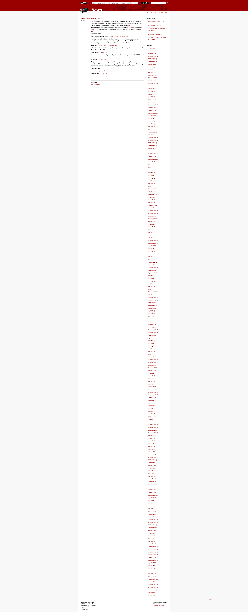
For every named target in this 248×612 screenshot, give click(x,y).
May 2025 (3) (151, 69)
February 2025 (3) (152, 78)
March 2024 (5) (152, 99)
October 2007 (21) (153, 557)
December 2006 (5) (153, 584)
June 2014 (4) (151, 346)
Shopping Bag (102, 59)
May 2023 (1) (151, 124)
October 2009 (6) (152, 492)
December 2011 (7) (153, 424)
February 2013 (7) (152, 386)
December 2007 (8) (153, 552)
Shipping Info (164, 12)
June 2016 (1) (151, 281)
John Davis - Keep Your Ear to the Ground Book (157, 38)
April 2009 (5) (151, 508)
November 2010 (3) (153, 457)
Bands (94, 3)
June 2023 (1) (151, 121)
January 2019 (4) (152, 208)
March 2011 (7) (152, 449)
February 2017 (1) (152, 262)
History (118, 3)
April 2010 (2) (151, 476)
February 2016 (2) (152, 292)
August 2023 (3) (152, 116)
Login (153, 12)
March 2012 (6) (152, 416)
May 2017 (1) (151, 254)
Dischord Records (84, 3)
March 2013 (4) (152, 384)
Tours (99, 3)
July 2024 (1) (151, 88)
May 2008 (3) (151, 538)
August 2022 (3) (152, 148)
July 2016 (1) (151, 278)
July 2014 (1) (151, 343)
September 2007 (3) (153, 560)
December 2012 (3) (153, 392)
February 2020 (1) (152, 189)
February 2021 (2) (152, 170)
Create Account (147, 12)
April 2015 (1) (151, 319)
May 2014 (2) (151, 349)
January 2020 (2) (152, 191)
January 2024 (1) (152, 102)
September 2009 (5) (153, 495)
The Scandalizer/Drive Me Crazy (118, 36)
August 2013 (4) (152, 370)
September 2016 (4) (153, 273)
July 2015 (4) (151, 311)
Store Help (157, 12)
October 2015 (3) (152, 302)
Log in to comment (95, 84)
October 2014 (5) (152, 335)
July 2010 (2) (151, 468)
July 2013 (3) (151, 373)
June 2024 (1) (151, 91)
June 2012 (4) (151, 408)
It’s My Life (104, 73)
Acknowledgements (158, 605)
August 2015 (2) (152, 308)
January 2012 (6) (152, 422)
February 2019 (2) (152, 205)
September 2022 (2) (153, 145)
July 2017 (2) (151, 248)
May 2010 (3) (151, 473)
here (128, 25)
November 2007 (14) (153, 554)
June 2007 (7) (151, 568)
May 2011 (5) (151, 443)
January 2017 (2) (152, 265)
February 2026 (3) (152, 53)
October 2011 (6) (152, 430)
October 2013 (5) (152, 365)
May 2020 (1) (151, 181)
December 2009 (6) (153, 487)
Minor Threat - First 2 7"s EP (155, 25)
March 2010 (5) (152, 479)
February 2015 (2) (152, 324)
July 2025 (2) (151, 67)
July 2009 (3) (151, 500)
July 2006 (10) (151, 592)
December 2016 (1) (153, 267)
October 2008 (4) (152, 525)
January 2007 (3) (152, 582)
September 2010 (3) (153, 462)
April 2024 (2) (151, 97)
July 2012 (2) (151, 405)
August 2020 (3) (152, 172)
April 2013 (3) (151, 381)
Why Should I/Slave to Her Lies (108, 45)
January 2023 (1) (152, 134)
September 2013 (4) (153, 368)
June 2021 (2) (151, 162)
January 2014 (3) (152, 357)
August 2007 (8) (152, 563)
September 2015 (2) (153, 305)
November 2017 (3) (153, 240)
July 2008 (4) (151, 533)
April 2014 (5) (151, 351)
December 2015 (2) (153, 297)
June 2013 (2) (151, 376)
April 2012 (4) (151, 414)
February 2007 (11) (153, 579)
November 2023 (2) (153, 107)
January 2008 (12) (153, 549)
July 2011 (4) (151, 438)
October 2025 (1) (152, 59)
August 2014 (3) (152, 340)
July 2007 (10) (151, 565)
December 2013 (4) (153, 359)
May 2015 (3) (151, 316)
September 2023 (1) (153, 113)
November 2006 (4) (153, 587)
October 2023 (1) (152, 110)
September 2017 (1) (153, 243)
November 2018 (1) (153, 213)
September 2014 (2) (153, 338)
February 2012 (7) (152, 419)
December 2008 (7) (153, 519)
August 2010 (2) (152, 465)
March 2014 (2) (152, 354)
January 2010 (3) (152, 484)
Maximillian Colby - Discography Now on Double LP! (156, 29)
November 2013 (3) (153, 362)
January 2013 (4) (152, 389)
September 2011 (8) (153, 433)
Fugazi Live (132, 3)
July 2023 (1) (151, 118)
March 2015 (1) (152, 321)
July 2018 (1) (151, 224)
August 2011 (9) (152, 435)
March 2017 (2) (152, 259)
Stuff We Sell (106, 3)
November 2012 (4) (153, 395)
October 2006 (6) (152, 590)
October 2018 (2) (152, 216)
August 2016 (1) (152, 275)
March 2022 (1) (152, 151)
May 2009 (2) (151, 506)
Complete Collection (102, 71)
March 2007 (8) (152, 576)
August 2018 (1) (152, 221)
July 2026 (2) (151, 48)
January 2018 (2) (152, 237)
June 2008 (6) (151, 536)
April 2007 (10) (152, 573)
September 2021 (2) (153, 159)
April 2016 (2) (151, 286)
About (123, 3)
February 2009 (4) (152, 514)
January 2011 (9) (152, 454)
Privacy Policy (157, 604)
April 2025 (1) (151, 72)
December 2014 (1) (153, 330)
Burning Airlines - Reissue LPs (156, 21)
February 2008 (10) (153, 546)
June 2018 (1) (151, 227)
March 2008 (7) (152, 544)
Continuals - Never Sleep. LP (155, 34)
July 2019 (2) (151, 197)
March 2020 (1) (152, 186)
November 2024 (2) (153, 86)
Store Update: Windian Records (91, 18)
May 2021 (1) (151, 164)
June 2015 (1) (151, 313)
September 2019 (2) (153, 194)
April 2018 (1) (151, 232)
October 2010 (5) (152, 460)
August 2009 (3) (152, 498)
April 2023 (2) (151, 126)
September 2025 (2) (153, 61)
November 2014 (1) (153, 332)
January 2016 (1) (152, 294)
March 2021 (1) (152, 167)
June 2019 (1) (151, 200)
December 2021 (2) (153, 153)
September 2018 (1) (153, 218)
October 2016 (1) (152, 270)
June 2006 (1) (151, 595)
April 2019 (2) (151, 202)
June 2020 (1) (151, 178)
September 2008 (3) (153, 527)
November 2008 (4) (153, 522)
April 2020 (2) (151, 183)
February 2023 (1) (152, 132)
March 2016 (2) (152, 289)
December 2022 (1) (153, 137)
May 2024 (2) (151, 94)
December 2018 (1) (153, 210)
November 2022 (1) (153, 140)
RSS (210, 599)
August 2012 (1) (152, 403)
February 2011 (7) (152, 452)
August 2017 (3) (152, 246)
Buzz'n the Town (102, 52)
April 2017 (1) (151, 256)
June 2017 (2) (151, 251)
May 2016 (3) (151, 284)
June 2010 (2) (151, 470)
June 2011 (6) (151, 441)
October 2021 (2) (152, 156)
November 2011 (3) (153, 427)
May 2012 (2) (151, 411)
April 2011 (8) (151, 446)
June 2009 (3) (151, 503)
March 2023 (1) (152, 129)
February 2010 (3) (152, 481)
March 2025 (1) (152, 75)
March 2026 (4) (152, 50)
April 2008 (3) (151, 541)
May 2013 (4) (151, 378)
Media (113, 3)
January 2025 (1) (152, 80)
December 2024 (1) (153, 83)
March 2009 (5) (152, 511)
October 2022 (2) (152, 143)
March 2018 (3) (152, 235)
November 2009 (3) (153, 489)
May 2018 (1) (151, 229)
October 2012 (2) (152, 397)
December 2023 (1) (153, 105)
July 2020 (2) (151, 175)
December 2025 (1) (153, 56)
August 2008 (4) (152, 530)
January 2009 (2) (152, 517)
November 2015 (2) (153, 300)
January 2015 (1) (152, 327)
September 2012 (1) (153, 400)
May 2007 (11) (151, 571)
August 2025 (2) (152, 64)
